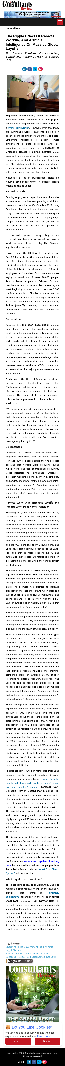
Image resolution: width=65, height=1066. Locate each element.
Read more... (44, 1036)
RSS (22, 1061)
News (17, 28)
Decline (47, 1041)
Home (9, 28)
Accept (18, 1041)
